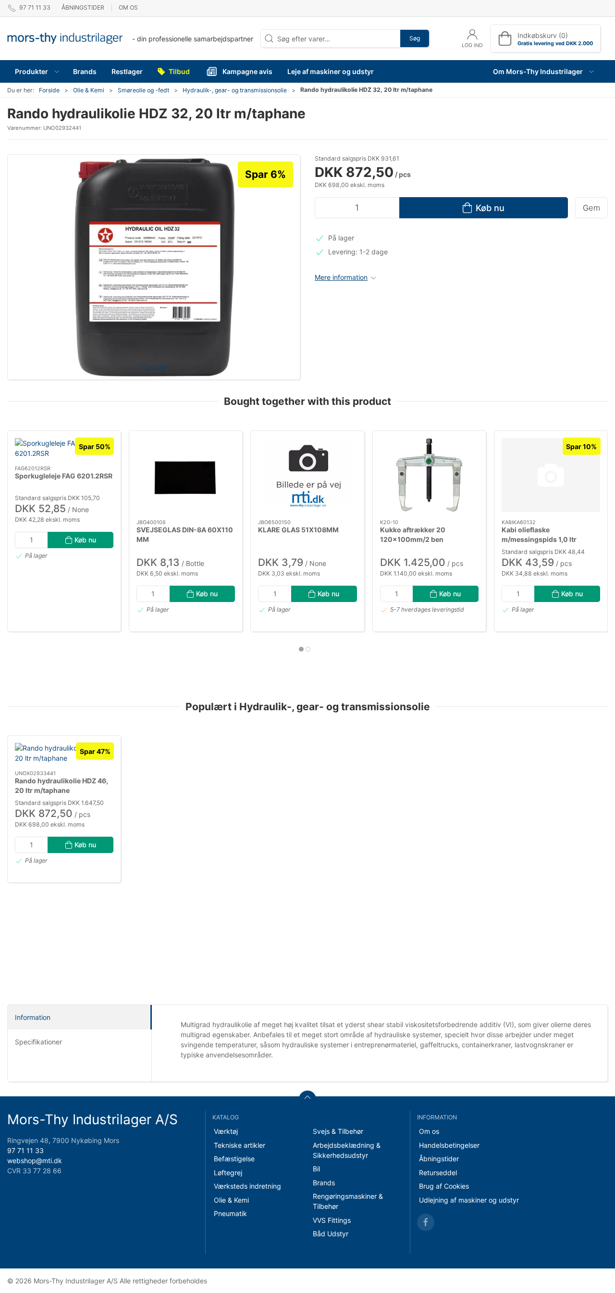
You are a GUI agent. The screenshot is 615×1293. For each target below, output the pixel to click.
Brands (324, 1183)
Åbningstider (83, 7)
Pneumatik (230, 1213)
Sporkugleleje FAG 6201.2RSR (63, 476)
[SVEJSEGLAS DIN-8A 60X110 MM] (185, 475)
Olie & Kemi (88, 90)
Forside (49, 90)
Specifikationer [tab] (38, 1042)
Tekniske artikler (239, 1145)
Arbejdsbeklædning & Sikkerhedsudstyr (347, 1150)
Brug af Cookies (444, 1186)
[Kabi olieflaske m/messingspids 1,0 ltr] (551, 475)
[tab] (301, 649)
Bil (316, 1169)
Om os (128, 7)
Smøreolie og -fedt (143, 90)
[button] (37, 71)
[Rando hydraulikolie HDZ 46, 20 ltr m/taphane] (64, 753)
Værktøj (226, 1131)
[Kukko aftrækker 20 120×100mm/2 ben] (429, 475)
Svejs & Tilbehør (338, 1131)
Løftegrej (228, 1172)
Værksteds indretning (247, 1186)
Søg (414, 38)
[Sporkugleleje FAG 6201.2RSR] (64, 448)
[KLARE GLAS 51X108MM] (307, 475)
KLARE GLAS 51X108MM (298, 530)
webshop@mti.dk (34, 1160)
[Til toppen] (307, 1099)
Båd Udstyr (330, 1234)
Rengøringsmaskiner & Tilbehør (348, 1201)
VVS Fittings (332, 1220)
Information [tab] (32, 1017)
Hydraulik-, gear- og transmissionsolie (235, 90)
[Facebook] (425, 1222)
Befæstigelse (234, 1159)
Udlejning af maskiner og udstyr (469, 1200)
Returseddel (438, 1172)
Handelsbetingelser (449, 1145)
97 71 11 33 (25, 1150)
